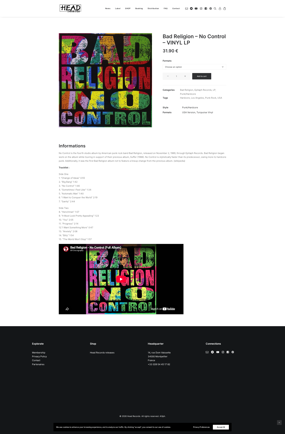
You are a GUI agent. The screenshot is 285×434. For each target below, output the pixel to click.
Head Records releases (102, 352)
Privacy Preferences (201, 427)
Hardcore (185, 97)
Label (117, 8)
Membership (38, 352)
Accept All (221, 427)
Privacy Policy (39, 356)
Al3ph (162, 416)
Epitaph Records (203, 89)
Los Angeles (197, 97)
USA (219, 97)
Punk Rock (210, 97)
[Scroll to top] (279, 422)
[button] (187, 8)
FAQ (166, 8)
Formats (167, 60)
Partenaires (38, 364)
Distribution (153, 8)
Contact (176, 8)
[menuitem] (108, 8)
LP (214, 89)
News (107, 8)
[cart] (224, 8)
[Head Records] (70, 8)
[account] (219, 8)
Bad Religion (186, 89)
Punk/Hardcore (188, 94)
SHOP (127, 8)
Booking (139, 8)
